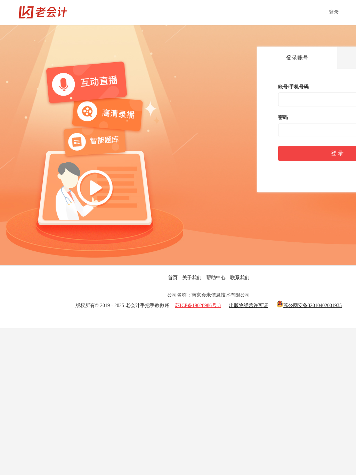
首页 (173, 277)
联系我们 (240, 277)
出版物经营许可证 (248, 305)
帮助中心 (216, 277)
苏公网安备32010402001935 (312, 305)
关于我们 (192, 277)
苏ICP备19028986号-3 (198, 305)
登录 (334, 12)
